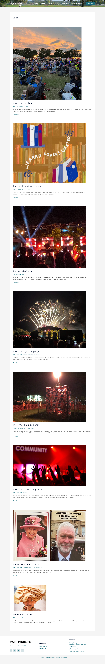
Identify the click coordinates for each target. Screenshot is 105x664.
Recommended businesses (76, 651)
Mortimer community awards (29, 489)
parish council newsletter (26, 564)
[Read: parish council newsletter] (49, 535)
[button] (90, 3)
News (28, 428)
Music (22, 106)
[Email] (22, 650)
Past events (42, 648)
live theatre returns (23, 614)
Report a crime (73, 648)
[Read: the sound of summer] (49, 237)
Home (36, 3)
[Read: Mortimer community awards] (49, 465)
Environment (65, 3)
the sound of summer (24, 271)
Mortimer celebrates (24, 103)
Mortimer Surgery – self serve (77, 644)
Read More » (16, 114)
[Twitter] (18, 650)
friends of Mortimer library (27, 186)
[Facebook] (11, 650)
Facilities (43, 3)
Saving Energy (73, 643)
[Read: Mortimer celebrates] (47, 63)
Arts (14, 106)
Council (25, 354)
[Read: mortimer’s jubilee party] (49, 319)
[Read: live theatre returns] (30, 598)
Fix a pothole (72, 646)
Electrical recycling (77, 3)
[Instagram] (14, 650)
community (19, 354)
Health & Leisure (53, 3)
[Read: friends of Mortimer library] (49, 153)
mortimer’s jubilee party (26, 351)
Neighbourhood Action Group (77, 650)
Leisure (23, 189)
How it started (43, 646)
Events (18, 106)
